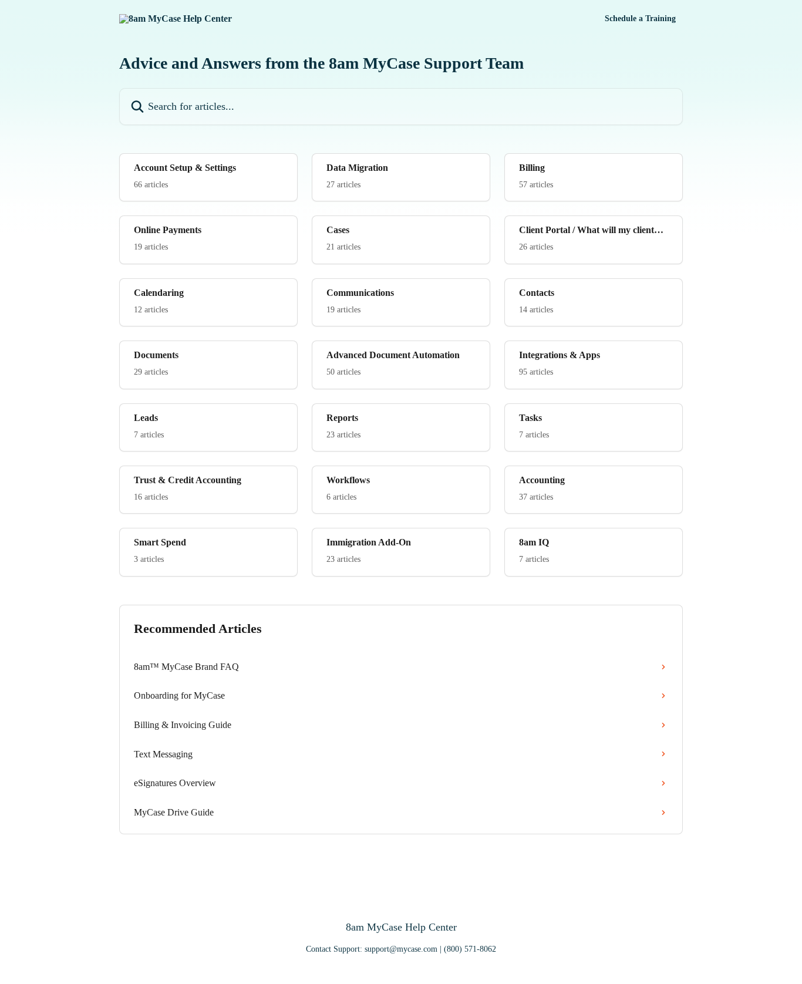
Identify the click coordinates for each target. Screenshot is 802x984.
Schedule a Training (640, 19)
